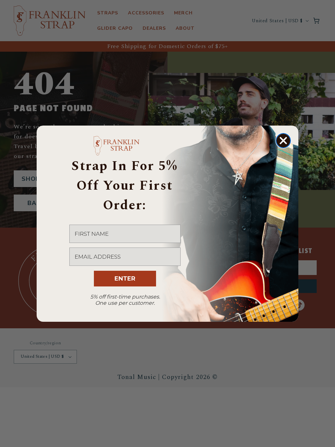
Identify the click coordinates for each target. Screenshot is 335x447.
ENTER (125, 278)
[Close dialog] (283, 140)
